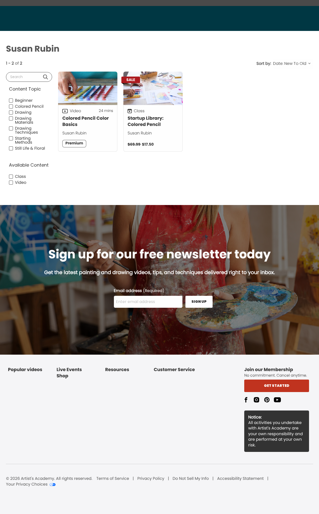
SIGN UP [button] (199, 301)
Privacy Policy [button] (150, 478)
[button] (45, 77)
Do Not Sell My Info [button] (190, 478)
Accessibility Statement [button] (240, 478)
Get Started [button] (276, 385)
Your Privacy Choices (27, 484)
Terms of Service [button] (112, 478)
